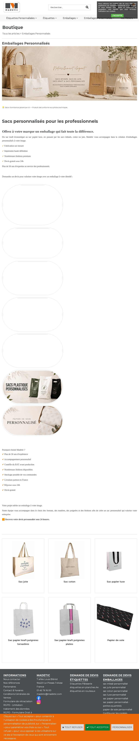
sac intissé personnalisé (115, 683)
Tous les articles (10, 33)
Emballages (69, 18)
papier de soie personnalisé (117, 709)
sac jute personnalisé (114, 687)
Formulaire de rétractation (17, 701)
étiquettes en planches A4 (84, 687)
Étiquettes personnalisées (20, 18)
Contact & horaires (13, 690)
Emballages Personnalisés (36, 33)
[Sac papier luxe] (116, 578)
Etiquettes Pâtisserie (81, 683)
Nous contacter (11, 679)
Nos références (11, 683)
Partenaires (9, 686)
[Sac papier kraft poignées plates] (69, 636)
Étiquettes (48, 18)
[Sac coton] (69, 578)
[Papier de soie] (116, 636)
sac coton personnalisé (115, 691)
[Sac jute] (23, 578)
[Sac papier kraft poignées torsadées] (23, 636)
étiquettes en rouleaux (82, 691)
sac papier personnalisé (115, 698)
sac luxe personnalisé (114, 694)
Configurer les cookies (115, 713)
